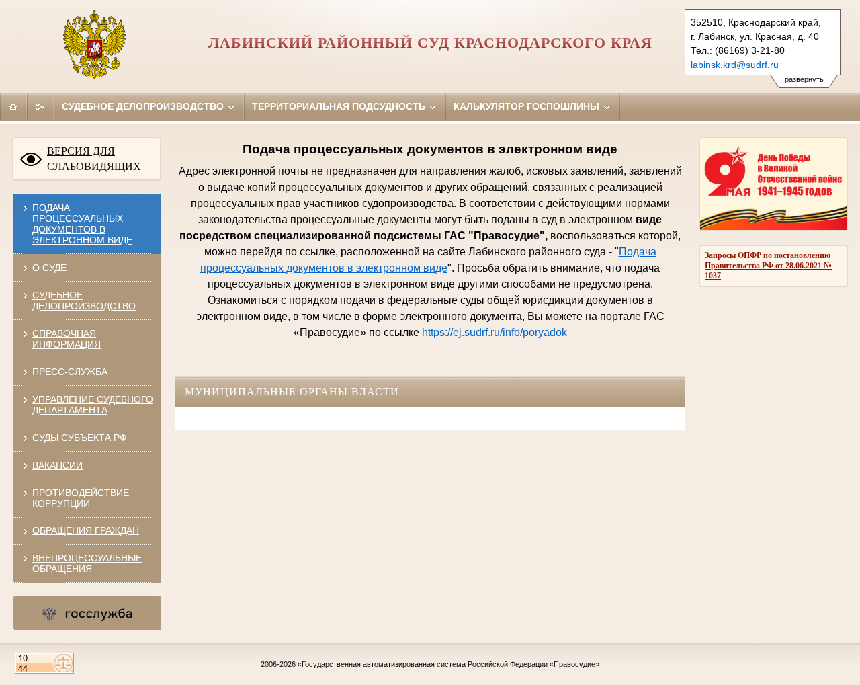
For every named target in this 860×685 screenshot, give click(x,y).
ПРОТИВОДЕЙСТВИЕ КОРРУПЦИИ (80, 498)
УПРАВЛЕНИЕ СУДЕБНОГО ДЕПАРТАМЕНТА (92, 404)
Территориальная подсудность (340, 106)
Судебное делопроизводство (144, 106)
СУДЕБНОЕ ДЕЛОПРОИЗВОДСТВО (84, 300)
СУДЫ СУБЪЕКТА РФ (79, 437)
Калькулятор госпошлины (528, 106)
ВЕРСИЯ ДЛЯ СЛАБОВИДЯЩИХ (94, 158)
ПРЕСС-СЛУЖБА (70, 371)
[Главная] (13, 106)
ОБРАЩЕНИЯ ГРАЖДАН (85, 530)
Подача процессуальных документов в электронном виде (82, 223)
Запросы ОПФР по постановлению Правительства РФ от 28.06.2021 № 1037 (768, 265)
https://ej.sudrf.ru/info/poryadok (494, 332)
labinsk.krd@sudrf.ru (735, 64)
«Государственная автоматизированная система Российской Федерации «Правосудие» (448, 664)
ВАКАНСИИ (57, 465)
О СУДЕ (49, 267)
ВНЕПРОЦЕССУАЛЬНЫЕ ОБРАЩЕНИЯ (87, 563)
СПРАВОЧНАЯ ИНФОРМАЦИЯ (66, 339)
